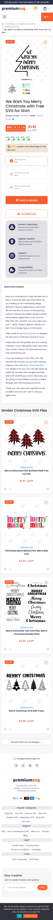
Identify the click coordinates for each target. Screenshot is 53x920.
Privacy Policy (32, 845)
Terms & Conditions (20, 849)
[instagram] (30, 765)
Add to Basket (29, 200)
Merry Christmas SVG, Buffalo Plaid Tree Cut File (26, 472)
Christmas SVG (11, 26)
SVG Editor (34, 859)
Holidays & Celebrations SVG (21, 24)
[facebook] (16, 765)
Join (42, 887)
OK (19, 916)
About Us (35, 831)
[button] (46, 8)
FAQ (3, 831)
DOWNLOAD (28, 214)
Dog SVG (9, 813)
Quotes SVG (30, 813)
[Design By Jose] (6, 569)
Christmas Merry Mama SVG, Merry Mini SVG (26, 552)
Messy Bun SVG (27, 817)
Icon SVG (25, 821)
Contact (46, 831)
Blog (25, 835)
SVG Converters (19, 859)
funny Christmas (31, 333)
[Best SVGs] (6, 729)
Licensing (36, 849)
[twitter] (23, 765)
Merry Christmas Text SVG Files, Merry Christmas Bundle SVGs (26, 632)
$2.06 (22, 721)
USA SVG (42, 813)
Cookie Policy (18, 845)
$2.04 (22, 561)
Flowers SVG (12, 817)
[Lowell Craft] (6, 489)
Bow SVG (40, 817)
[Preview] (10, 489)
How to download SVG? (18, 831)
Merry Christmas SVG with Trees (26, 710)
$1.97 (23, 480)
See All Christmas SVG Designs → (26, 742)
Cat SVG (19, 813)
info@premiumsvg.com (28, 758)
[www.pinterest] (37, 765)
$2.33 (22, 641)
